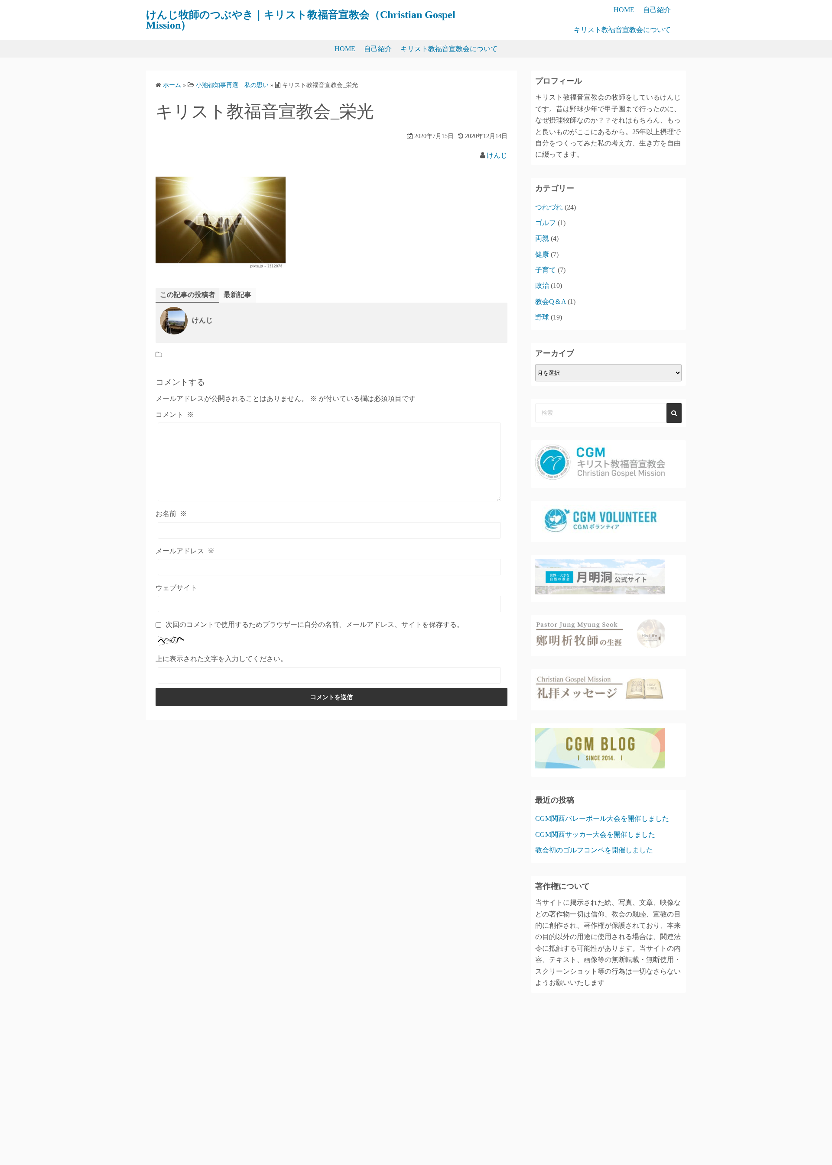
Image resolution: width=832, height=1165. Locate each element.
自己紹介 (657, 9)
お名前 (171, 513)
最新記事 (237, 294)
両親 (542, 238)
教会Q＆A (550, 301)
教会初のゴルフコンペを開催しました (594, 850)
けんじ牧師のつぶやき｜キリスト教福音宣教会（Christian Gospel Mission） (300, 20)
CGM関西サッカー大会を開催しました (595, 834)
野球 (542, 317)
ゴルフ (545, 222)
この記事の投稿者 (187, 294)
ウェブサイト (176, 587)
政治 (542, 285)
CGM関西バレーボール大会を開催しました (602, 818)
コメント (175, 414)
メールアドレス (185, 551)
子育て (545, 270)
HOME (624, 9)
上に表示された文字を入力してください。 (221, 658)
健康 (542, 254)
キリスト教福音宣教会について (622, 29)
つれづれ (549, 207)
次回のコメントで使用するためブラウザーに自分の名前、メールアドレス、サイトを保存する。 (315, 624)
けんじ (497, 155)
